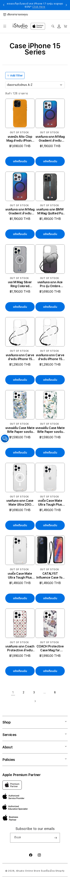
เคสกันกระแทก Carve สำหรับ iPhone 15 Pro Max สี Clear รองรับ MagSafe (50, 357)
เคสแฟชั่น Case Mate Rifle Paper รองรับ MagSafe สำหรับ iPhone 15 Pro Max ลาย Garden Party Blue (20, 430)
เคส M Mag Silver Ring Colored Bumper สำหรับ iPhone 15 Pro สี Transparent (20, 284)
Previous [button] (4, 5)
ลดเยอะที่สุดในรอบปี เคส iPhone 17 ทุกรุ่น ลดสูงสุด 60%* (35, 5)
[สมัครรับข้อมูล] (55, 838)
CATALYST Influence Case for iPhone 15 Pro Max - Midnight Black (50, 576)
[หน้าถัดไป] (35, 701)
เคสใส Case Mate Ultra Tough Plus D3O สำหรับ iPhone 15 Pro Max (19, 576)
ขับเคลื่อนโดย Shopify (53, 871)
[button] (5, 26)
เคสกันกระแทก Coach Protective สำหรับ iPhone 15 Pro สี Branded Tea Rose (19, 648)
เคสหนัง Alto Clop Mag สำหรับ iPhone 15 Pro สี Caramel (19, 139)
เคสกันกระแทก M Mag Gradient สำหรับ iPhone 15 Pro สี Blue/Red (50, 139)
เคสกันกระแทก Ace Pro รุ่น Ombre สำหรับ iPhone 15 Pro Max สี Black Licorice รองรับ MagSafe (50, 284)
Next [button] (66, 5)
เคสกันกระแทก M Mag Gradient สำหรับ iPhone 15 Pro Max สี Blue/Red (20, 211)
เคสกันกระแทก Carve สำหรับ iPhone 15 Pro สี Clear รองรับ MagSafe (20, 357)
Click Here (38, 6)
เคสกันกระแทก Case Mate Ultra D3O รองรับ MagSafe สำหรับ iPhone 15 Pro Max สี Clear (19, 503)
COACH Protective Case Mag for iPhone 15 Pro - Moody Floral (50, 648)
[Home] (20, 26)
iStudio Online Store (28, 871)
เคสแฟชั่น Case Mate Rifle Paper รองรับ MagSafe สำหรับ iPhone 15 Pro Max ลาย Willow (50, 430)
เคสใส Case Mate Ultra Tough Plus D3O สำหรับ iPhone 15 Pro (50, 503)
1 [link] (13, 692)
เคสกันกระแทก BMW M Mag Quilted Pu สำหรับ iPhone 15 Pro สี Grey (50, 211)
